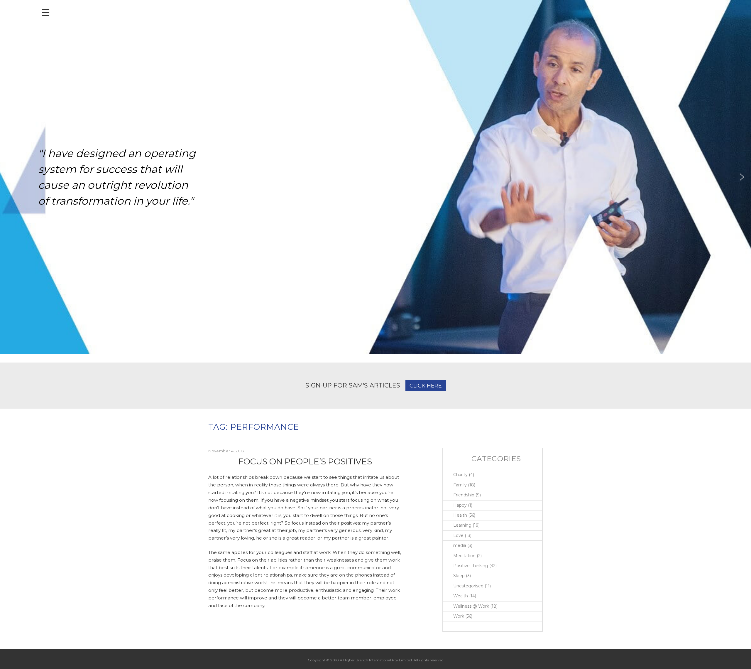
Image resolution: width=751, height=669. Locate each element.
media (459, 545)
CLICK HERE (426, 385)
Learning (462, 525)
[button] (9, 177)
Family (460, 485)
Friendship (463, 495)
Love (458, 535)
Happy (460, 505)
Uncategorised (468, 586)
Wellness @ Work (471, 606)
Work (458, 616)
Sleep (459, 575)
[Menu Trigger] (46, 12)
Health (460, 515)
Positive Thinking (470, 565)
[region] (375, 177)
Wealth (460, 596)
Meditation (464, 555)
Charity (460, 474)
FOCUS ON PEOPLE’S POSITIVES (305, 461)
